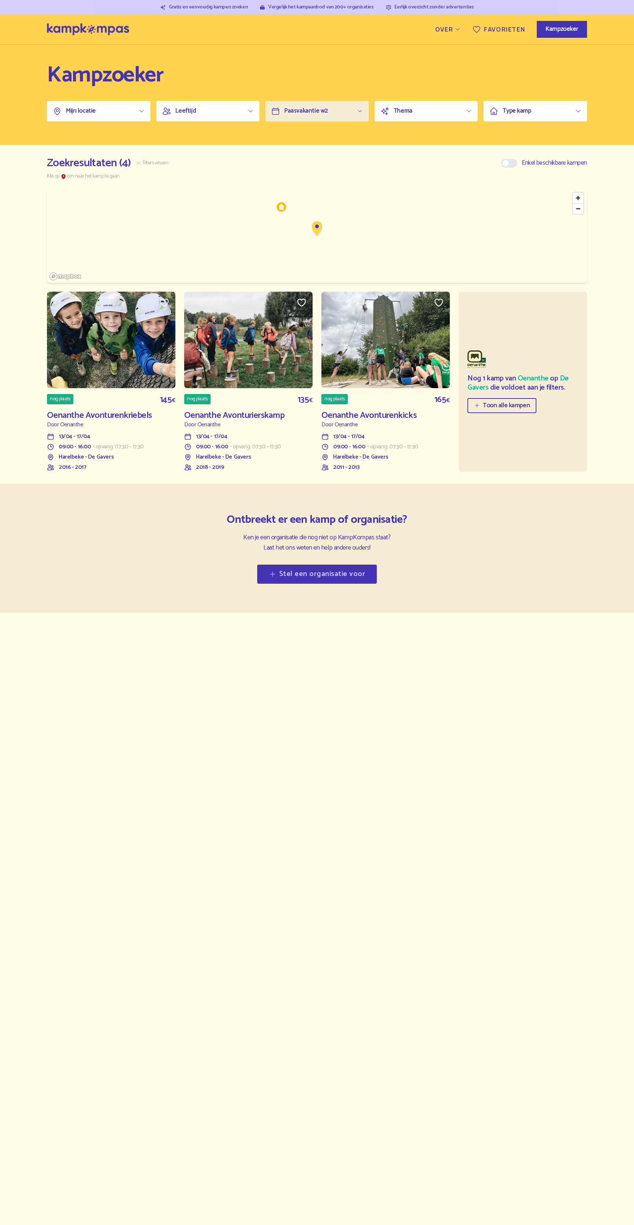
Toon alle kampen (506, 405)
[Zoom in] (578, 198)
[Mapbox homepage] (65, 276)
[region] (317, 236)
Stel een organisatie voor (322, 574)
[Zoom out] (578, 208)
